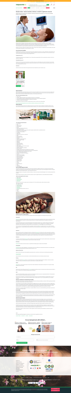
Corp (15, 321)
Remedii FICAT (33, 7)
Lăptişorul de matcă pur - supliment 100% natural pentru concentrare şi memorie (34, 323)
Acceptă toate (55, 388)
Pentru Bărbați (37, 7)
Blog (54, 7)
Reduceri (25, 7)
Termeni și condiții (25, 377)
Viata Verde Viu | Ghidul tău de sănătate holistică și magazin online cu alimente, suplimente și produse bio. (33, 379)
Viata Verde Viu (18, 10)
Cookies (30, 377)
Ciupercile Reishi (18, 254)
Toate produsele (19, 7)
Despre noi (18, 360)
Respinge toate (55, 390)
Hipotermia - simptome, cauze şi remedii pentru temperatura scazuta (21, 323)
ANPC (48, 377)
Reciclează (18, 368)
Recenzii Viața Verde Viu (20, 363)
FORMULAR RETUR (19, 362)
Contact (17, 371)
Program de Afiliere (19, 367)
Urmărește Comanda (19, 364)
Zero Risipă (47, 7)
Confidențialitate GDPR (37, 377)
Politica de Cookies (33, 389)
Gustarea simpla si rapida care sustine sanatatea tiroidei (47, 323)
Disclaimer (44, 377)
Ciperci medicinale (42, 7)
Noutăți (29, 7)
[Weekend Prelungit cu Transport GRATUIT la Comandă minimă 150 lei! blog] (35, 114)
